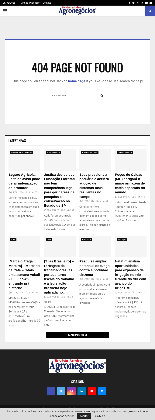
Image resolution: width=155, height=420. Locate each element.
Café (13, 240)
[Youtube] (92, 391)
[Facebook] (51, 391)
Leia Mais (99, 416)
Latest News (17, 140)
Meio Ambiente (53, 153)
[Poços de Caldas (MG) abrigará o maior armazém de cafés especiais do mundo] (131, 160)
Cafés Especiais (125, 153)
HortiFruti (86, 240)
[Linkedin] (82, 391)
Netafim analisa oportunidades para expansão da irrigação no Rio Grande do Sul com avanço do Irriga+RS (130, 274)
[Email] (102, 391)
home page (76, 81)
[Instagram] (71, 391)
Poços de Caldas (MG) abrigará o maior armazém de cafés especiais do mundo (130, 183)
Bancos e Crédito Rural (21, 153)
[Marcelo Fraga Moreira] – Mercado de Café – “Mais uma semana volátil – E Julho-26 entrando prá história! (24, 274)
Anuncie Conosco (30, 3)
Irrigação (122, 240)
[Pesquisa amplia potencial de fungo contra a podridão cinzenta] (95, 246)
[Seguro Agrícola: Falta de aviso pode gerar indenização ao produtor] (24, 160)
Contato (47, 3)
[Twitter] (61, 391)
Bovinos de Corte (90, 153)
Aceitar (84, 416)
